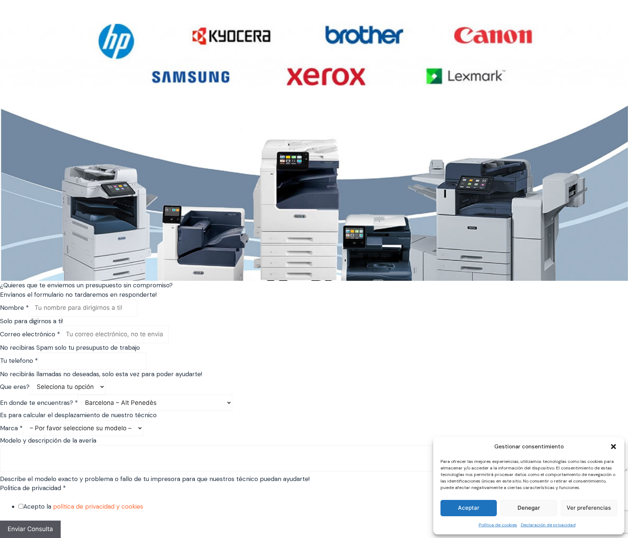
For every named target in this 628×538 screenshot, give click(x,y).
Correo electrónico (30, 334)
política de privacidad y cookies (98, 506)
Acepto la (83, 506)
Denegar (529, 507)
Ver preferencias (589, 507)
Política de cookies (498, 525)
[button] (613, 446)
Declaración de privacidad (548, 525)
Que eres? (14, 387)
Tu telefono (19, 361)
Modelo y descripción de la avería (48, 440)
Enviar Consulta (30, 529)
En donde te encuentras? (39, 403)
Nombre (14, 308)
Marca (11, 428)
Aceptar (468, 507)
